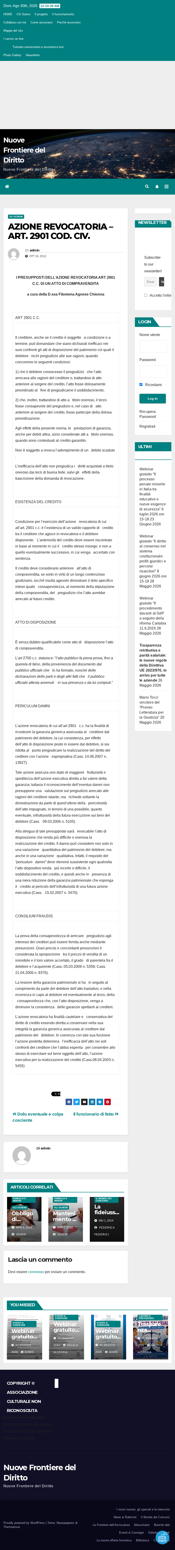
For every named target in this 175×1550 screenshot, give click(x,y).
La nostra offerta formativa (114, 1540)
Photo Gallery (12, 55)
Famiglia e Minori (19, 1199)
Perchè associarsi (69, 22)
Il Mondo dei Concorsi (104, 1199)
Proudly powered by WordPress (24, 1523)
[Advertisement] (87, 95)
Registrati (147, 426)
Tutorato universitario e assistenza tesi (38, 47)
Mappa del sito (13, 30)
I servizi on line (13, 38)
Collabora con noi (14, 22)
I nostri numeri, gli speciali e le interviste (143, 1509)
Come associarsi (42, 22)
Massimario (141, 1525)
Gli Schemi (16, 216)
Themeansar (11, 1527)
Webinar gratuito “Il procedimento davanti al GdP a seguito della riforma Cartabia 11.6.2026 (152, 613)
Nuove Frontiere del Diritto (24, 150)
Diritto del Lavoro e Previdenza (146, 1315)
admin (35, 250)
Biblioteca (142, 1540)
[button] (147, 186)
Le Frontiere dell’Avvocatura (111, 1525)
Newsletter (33, 55)
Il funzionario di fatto (94, 1114)
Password (147, 360)
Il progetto (41, 14)
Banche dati (162, 1525)
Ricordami (153, 385)
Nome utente (149, 335)
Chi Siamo (23, 14)
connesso (36, 1272)
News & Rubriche (125, 1517)
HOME (7, 14)
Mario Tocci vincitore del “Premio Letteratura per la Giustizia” (151, 707)
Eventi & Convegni (19, 1324)
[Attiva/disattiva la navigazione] (167, 186)
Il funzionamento (63, 14)
